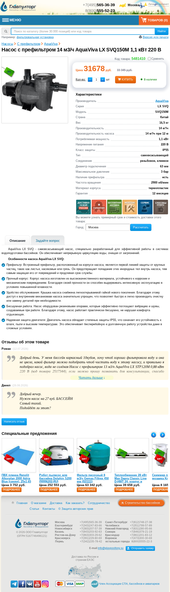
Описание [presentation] (17, 240)
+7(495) (99, 5)
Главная (22, 503)
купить (127, 79)
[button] (102, 79)
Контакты (48, 508)
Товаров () (158, 20)
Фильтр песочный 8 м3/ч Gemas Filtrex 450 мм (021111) (93, 478)
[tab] (17, 240)
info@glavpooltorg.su (111, 548)
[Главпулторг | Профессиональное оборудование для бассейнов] (18, 6)
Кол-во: (81, 79)
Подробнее (11, 489)
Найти (162, 31)
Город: (80, 227)
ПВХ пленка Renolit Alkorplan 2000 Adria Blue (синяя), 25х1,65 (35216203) (16, 479)
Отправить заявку (142, 548)
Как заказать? (75, 503)
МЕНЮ (15, 20)
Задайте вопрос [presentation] (48, 240)
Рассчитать (141, 227)
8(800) (100, 10)
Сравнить (157, 58)
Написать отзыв (14, 421)
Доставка (56, 503)
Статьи (34, 508)
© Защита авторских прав (75, 508)
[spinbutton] (96, 79)
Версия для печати (155, 37)
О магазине (38, 503)
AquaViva (161, 101)
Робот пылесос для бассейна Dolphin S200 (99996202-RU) (55, 478)
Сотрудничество (99, 503)
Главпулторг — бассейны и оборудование (32, 523)
